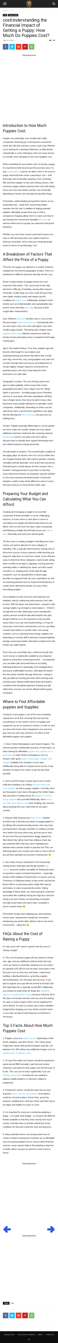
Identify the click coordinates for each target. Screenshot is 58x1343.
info (12, 10)
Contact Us (49, 1334)
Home (5, 10)
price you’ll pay (28, 414)
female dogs (8, 437)
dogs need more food (27, 322)
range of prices (29, 1038)
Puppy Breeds (13, 15)
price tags (29, 307)
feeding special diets (12, 1075)
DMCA (40, 1334)
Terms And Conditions (26, 1334)
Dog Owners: (36, 818)
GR (12, 1303)
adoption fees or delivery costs (17, 1053)
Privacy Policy (9, 1334)
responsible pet (14, 171)
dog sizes (20, 318)
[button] (54, 4)
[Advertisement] (29, 86)
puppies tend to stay (12, 333)
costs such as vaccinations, (25, 1093)
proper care (21, 300)
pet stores (43, 219)
